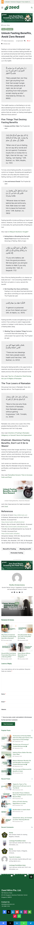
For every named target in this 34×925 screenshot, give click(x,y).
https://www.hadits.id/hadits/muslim (16, 526)
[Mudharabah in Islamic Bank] (6, 812)
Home (4, 25)
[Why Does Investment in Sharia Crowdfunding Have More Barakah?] (8, 628)
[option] (17, 606)
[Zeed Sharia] (12, 7)
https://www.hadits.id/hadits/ (10, 533)
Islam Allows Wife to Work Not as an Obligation (24, 655)
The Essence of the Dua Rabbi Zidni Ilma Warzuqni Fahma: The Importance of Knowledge (22, 737)
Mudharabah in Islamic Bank (21, 809)
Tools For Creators (15, 857)
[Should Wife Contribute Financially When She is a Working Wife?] (8, 647)
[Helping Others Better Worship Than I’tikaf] (6, 755)
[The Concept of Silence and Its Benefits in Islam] (6, 771)
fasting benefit (25, 549)
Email (3, 701)
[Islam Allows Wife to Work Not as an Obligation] (25, 647)
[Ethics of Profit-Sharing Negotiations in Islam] (6, 804)
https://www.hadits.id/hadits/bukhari (12, 522)
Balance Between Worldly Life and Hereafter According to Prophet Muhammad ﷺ (22, 762)
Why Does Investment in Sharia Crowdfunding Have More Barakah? (8, 636)
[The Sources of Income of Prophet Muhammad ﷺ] (6, 747)
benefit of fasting (10, 549)
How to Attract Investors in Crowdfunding (17, 608)
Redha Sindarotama (9, 41)
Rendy (11, 832)
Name (3, 694)
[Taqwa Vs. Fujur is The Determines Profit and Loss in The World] (6, 786)
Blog (8, 25)
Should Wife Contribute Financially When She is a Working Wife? (8, 655)
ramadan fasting (17, 553)
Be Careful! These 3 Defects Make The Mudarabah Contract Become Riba (22, 794)
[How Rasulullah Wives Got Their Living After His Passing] (25, 628)
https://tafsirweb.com (20, 515)
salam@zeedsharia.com (8, 904)
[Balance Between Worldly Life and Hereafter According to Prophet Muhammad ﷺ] (6, 763)
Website (3, 709)
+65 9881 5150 (5, 906)
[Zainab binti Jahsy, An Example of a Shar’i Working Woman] (6, 820)
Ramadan (9, 29)
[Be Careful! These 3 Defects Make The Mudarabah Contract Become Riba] (6, 795)
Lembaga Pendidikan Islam (17, 841)
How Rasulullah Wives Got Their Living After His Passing (24, 636)
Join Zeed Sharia (17, 559)
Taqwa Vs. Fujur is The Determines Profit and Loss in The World (22, 786)
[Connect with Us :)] (31, 877)
